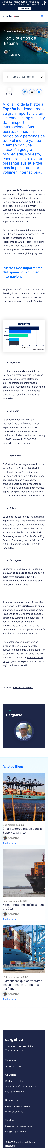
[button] (41, 77)
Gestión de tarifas (14, 1081)
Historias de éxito (14, 1111)
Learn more (24, 8)
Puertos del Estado (23, 687)
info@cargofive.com (15, 1131)
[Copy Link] (32, 92)
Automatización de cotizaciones (21, 1086)
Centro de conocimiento (17, 1106)
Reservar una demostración (19, 1126)
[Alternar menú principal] (42, 16)
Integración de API (14, 1091)
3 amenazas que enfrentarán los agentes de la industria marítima (22, 984)
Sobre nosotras (13, 1066)
